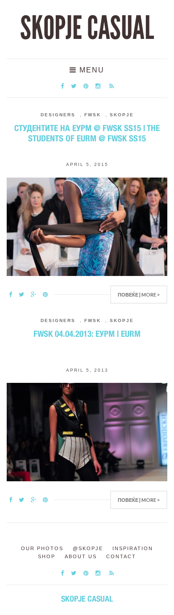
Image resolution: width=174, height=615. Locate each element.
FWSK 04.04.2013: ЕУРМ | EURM (87, 334)
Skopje (122, 114)
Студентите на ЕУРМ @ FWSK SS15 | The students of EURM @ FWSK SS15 (87, 133)
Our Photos (42, 548)
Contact (121, 556)
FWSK (92, 114)
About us (81, 556)
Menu (90, 70)
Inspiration (132, 548)
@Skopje (88, 548)
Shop (46, 556)
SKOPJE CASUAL (87, 28)
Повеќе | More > (139, 294)
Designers (58, 114)
